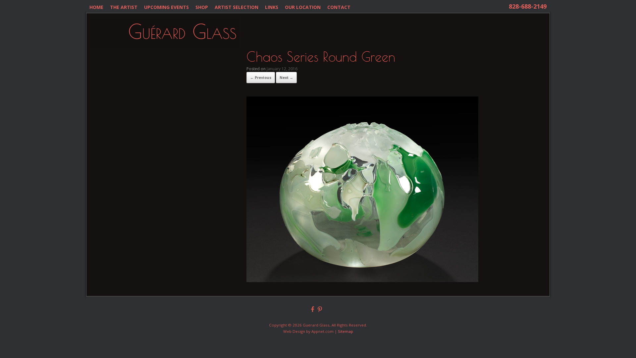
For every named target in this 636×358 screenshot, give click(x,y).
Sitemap (345, 331)
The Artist (123, 7)
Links (271, 7)
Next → (286, 77)
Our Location (303, 7)
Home (96, 7)
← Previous (260, 77)
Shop (201, 7)
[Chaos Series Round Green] (362, 280)
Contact (338, 7)
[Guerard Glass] (164, 32)
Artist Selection (236, 7)
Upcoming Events (166, 7)
